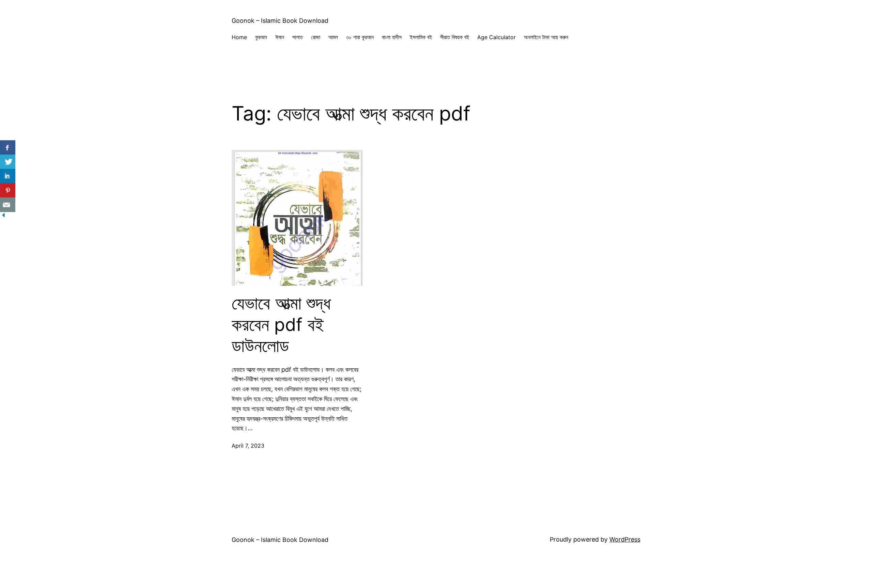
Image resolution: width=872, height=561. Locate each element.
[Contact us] (7, 204)
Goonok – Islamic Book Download (280, 20)
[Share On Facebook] (7, 147)
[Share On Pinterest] (7, 190)
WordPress (624, 539)
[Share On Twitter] (7, 162)
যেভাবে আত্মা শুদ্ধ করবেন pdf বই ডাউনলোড (281, 324)
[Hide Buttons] (3, 216)
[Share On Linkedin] (7, 176)
